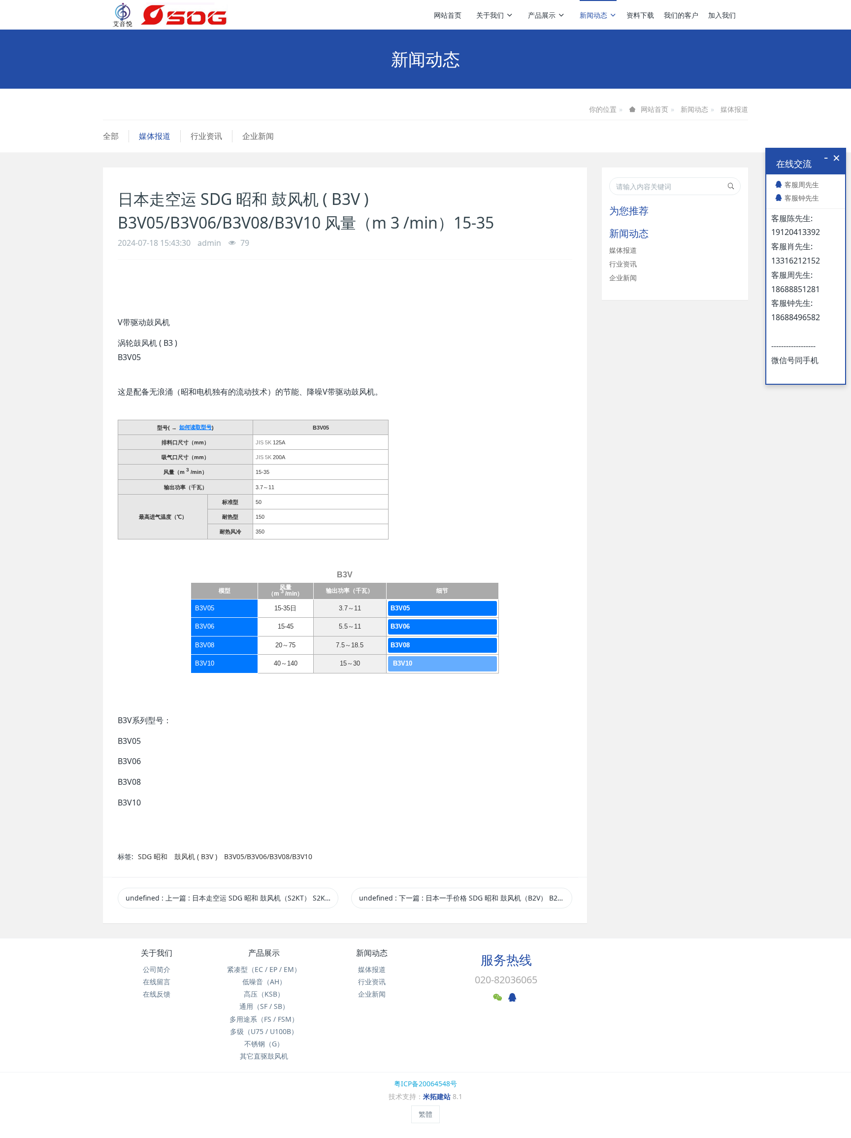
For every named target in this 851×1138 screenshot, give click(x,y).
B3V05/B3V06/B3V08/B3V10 (268, 856)
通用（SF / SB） (264, 1006)
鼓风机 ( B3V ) (195, 856)
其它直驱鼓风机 (264, 1056)
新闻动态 (593, 15)
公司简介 (156, 969)
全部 (111, 136)
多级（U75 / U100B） (264, 1031)
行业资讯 (206, 136)
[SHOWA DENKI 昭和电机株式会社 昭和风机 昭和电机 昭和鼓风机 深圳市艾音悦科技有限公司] (169, 15)
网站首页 (447, 15)
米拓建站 (438, 1096)
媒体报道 (734, 109)
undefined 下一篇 (465, 898)
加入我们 (722, 15)
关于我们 (490, 15)
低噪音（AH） (264, 981)
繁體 (425, 1114)
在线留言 (156, 981)
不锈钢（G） (264, 1043)
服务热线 (506, 960)
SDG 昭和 (153, 856)
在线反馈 (156, 994)
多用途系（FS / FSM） (263, 1019)
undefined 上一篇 (232, 898)
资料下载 (640, 15)
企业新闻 (258, 136)
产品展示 (542, 15)
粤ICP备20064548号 (425, 1083)
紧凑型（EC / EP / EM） (264, 969)
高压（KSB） (264, 994)
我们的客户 (681, 15)
